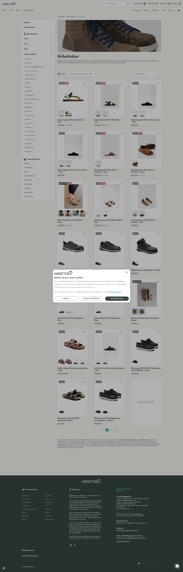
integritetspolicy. (114, 292)
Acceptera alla (117, 298)
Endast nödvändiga (91, 298)
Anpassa (66, 298)
